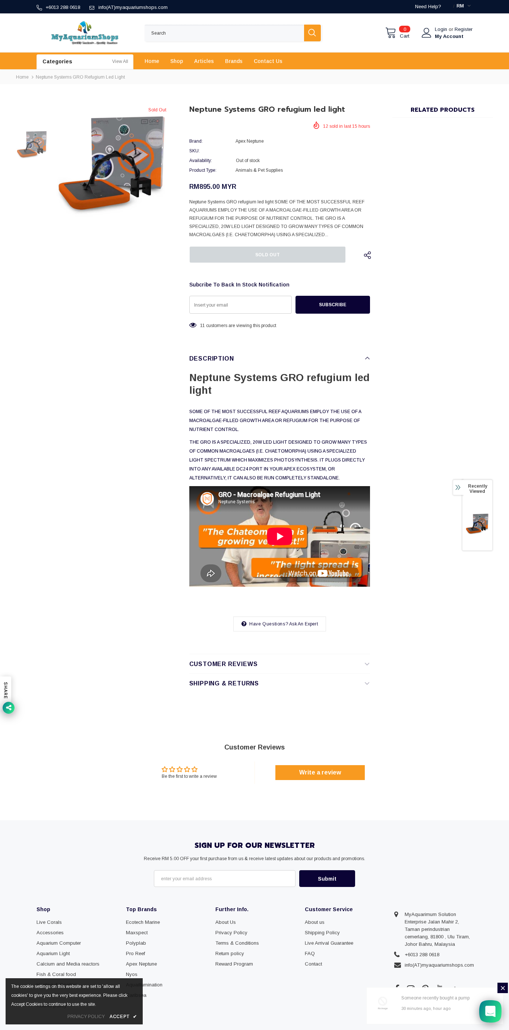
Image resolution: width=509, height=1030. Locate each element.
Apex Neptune (249, 141)
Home (22, 77)
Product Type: (202, 170)
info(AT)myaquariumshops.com (133, 7)
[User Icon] (426, 33)
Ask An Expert (303, 624)
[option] (111, 162)
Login (442, 29)
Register (463, 29)
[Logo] (85, 33)
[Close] (502, 988)
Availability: (200, 160)
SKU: (194, 150)
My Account (449, 36)
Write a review (320, 772)
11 (202, 325)
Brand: (196, 141)
